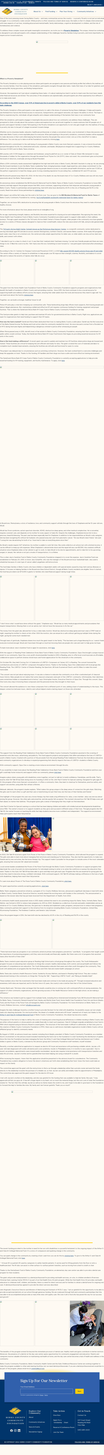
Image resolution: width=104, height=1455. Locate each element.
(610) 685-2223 (84, 1430)
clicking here (28, 295)
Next (79, 1391)
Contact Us (21, 3)
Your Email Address (27, 1387)
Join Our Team (58, 1432)
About (31, 1417)
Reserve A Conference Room (63, 1427)
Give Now (56, 1415)
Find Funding (50, 11)
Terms (46, 1395)
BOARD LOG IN (9, 3)
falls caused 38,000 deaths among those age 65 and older (81, 251)
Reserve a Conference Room (81, 1)
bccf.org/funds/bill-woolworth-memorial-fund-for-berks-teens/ (60, 198)
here (57, 139)
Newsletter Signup (35, 1432)
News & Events (34, 1427)
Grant (66, 1422)
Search (31, 3)
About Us (37, 11)
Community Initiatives (85, 11)
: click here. (68, 881)
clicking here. (39, 190)
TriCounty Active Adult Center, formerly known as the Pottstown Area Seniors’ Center (34, 229)
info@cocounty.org (33, 1005)
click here (57, 772)
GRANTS (38, 1)
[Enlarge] (58, 43)
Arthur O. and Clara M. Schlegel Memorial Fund (16, 1015)
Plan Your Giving (66, 11)
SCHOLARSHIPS (28, 1)
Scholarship (58, 1422)
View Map (81, 1425)
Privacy (42, 1395)
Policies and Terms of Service (55, 1)
